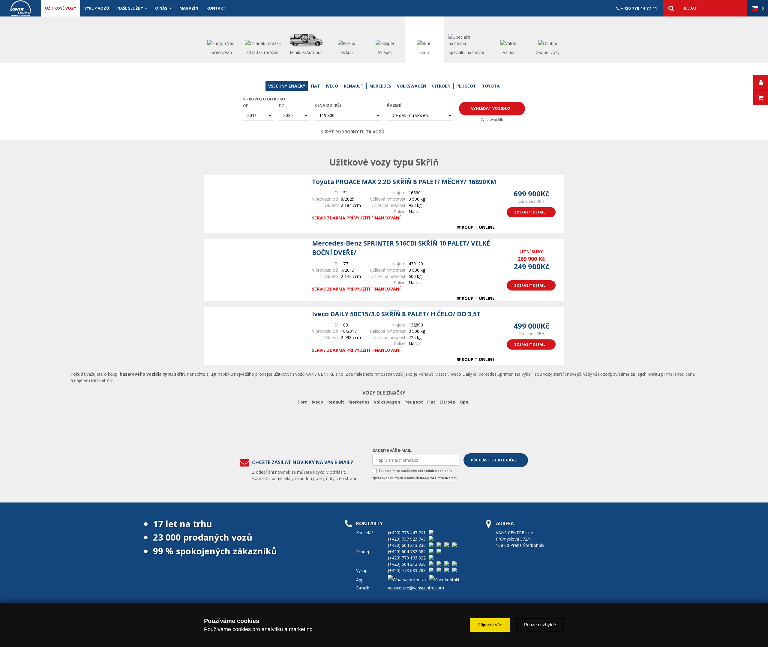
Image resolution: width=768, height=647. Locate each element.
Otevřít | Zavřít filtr (440, 132)
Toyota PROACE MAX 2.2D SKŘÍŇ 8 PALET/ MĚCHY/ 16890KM (404, 181)
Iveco (317, 402)
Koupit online (477, 227)
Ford (303, 402)
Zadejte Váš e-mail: (392, 450)
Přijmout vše (490, 624)
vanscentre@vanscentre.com (416, 588)
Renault (335, 402)
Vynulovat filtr (492, 119)
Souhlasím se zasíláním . (415, 474)
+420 (638, 8)
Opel (465, 402)
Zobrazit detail (529, 212)
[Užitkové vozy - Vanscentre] (20, 8)
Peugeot (413, 402)
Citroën (447, 402)
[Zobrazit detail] (255, 204)
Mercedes (359, 402)
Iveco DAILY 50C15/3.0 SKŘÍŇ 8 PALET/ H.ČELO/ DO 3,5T (396, 314)
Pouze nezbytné (540, 624)
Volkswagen (387, 402)
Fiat (431, 402)
